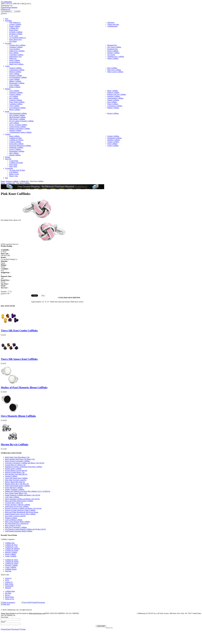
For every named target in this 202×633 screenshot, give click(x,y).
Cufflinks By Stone (11, 560)
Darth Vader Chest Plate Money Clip (17, 457)
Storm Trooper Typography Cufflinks (17, 461)
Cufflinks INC (24, 181)
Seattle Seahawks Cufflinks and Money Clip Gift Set (22, 495)
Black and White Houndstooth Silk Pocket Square (21, 512)
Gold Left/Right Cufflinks (13, 520)
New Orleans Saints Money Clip (16, 493)
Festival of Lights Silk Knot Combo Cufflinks (20, 510)
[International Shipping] (9, 7)
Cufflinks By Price (11, 545)
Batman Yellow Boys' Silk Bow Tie (17, 484)
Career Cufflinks (10, 567)
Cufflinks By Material (12, 548)
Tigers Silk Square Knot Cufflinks (19, 359)
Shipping (8, 588)
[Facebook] (41, 602)
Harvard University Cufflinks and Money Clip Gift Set (23, 508)
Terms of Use (9, 599)
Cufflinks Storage (11, 569)
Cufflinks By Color (11, 547)
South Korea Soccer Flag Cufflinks (16, 506)
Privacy (7, 595)
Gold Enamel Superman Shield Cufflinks (18, 531)
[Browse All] (5, 9)
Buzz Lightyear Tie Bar (13, 525)
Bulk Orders (9, 584)
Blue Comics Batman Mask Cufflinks (17, 522)
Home (3, 181)
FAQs (7, 580)
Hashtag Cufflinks (11, 518)
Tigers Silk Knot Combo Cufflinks (19, 330)
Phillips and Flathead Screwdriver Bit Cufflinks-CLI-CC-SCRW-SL (27, 491)
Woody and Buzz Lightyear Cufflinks (17, 504)
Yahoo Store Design (7, 613)
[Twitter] (33, 602)
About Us (8, 578)
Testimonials (9, 586)
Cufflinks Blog (10, 591)
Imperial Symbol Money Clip (15, 472)
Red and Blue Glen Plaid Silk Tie (16, 474)
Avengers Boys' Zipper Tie (14, 503)
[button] (101, 294)
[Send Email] (5, 629)
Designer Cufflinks (12, 181)
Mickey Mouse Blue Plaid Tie (15, 482)
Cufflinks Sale (10, 543)
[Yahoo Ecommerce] (8, 602)
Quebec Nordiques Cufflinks (14, 489)
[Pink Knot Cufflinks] (43, 220)
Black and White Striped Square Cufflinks (19, 501)
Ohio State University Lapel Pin (15, 480)
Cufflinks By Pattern (12, 562)
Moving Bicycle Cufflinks (14, 444)
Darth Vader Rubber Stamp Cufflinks (17, 486)
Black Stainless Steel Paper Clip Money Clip (20, 459)
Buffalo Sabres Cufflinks (13, 468)
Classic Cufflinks (10, 556)
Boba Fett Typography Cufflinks (16, 527)
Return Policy (9, 597)
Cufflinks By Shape (11, 563)
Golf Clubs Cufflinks (12, 497)
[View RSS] (26, 602)
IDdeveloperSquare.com (37, 613)
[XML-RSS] (5, 604)
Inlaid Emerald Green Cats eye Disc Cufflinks (20, 514)
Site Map (8, 593)
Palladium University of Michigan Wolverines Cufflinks (23, 467)
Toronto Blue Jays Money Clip (15, 465)
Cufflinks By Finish (11, 550)
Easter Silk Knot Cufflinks (14, 487)
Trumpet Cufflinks (11, 476)
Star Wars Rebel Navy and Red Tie (16, 523)
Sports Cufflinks (10, 554)
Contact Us (9, 582)
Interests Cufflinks (11, 552)
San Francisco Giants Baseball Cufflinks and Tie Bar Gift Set (25, 529)
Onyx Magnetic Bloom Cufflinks (18, 416)
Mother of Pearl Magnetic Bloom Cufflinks (24, 387)
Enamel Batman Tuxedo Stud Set (16, 470)
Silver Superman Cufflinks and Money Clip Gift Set (22, 499)
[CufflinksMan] (6, 2)
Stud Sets (8, 571)
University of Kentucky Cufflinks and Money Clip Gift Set (24, 463)
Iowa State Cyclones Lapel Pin (15, 516)
